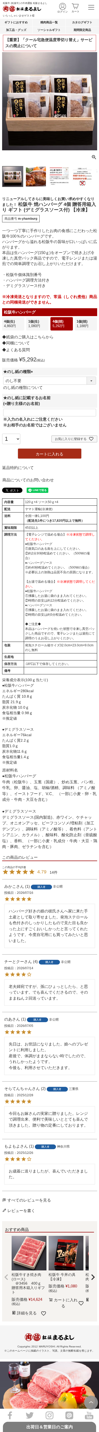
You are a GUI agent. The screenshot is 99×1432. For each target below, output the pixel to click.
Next (91, 102)
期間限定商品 (82, 29)
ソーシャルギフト (49, 29)
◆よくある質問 (16, 350)
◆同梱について (16, 343)
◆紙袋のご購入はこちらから (28, 337)
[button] (6, 1277)
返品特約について (18, 467)
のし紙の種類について (23, 387)
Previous (8, 102)
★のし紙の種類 (19, 371)
